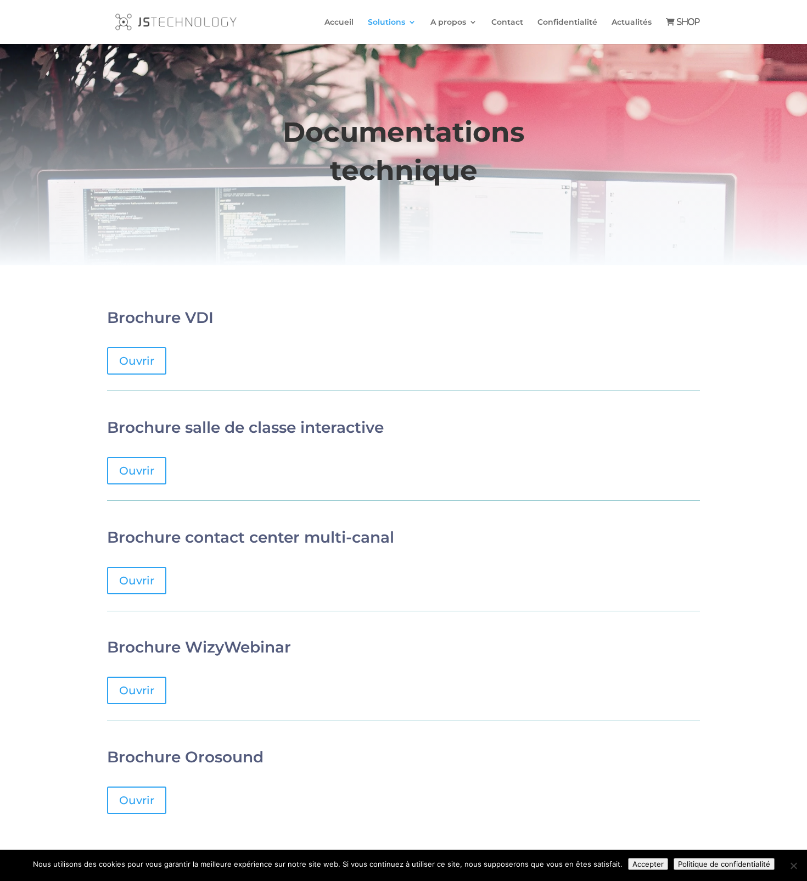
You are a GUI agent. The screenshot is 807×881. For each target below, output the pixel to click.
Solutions (386, 22)
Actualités (632, 22)
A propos (448, 22)
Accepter (648, 864)
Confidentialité (567, 22)
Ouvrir (136, 360)
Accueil (339, 22)
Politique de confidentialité (724, 864)
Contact (507, 22)
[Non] (793, 865)
